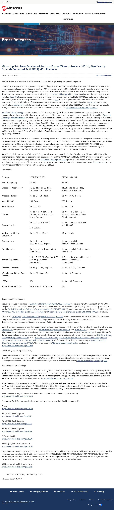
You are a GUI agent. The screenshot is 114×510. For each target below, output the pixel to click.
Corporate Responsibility (95, 14)
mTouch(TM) (13, 97)
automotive (18, 105)
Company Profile (39, 491)
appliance (92, 102)
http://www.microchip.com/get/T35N (17, 439)
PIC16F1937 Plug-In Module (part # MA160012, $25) (23, 312)
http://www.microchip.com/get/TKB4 (17, 431)
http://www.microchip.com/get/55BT (17, 424)
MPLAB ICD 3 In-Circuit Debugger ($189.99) (52, 337)
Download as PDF (105, 75)
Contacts (59, 491)
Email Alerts (17, 491)
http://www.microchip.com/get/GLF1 (17, 416)
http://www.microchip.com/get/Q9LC (91, 360)
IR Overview (6, 14)
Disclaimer (82, 499)
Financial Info (31, 14)
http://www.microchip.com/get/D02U (17, 408)
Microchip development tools (64, 343)
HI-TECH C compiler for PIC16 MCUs (54, 329)
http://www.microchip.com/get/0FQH (17, 446)
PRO (98, 332)
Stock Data (43, 14)
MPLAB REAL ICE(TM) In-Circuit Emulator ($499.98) (32, 340)
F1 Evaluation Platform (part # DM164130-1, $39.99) (49, 304)
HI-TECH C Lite (81, 329)
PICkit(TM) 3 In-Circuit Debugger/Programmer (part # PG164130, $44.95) (38, 309)
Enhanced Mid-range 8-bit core (63, 94)
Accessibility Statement (105, 499)
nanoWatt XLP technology (12, 112)
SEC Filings (67, 14)
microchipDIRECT (98, 340)
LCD (56, 99)
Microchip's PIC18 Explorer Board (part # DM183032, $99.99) (72, 312)
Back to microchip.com (104, 2)
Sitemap (99, 491)
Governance (78, 14)
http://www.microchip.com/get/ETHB (57, 378)
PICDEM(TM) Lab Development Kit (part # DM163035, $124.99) (37, 317)
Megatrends (68, 19)
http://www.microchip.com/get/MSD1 (81, 107)
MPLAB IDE (7, 329)
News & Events (55, 14)
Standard (88, 332)
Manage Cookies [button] (93, 505)
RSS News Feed (79, 491)
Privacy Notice (71, 499)
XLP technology (99, 162)
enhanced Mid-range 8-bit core (54, 159)
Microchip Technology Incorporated (17, 502)
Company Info (18, 14)
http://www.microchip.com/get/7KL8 (17, 343)
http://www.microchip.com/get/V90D (17, 467)
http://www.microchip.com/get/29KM (17, 345)
